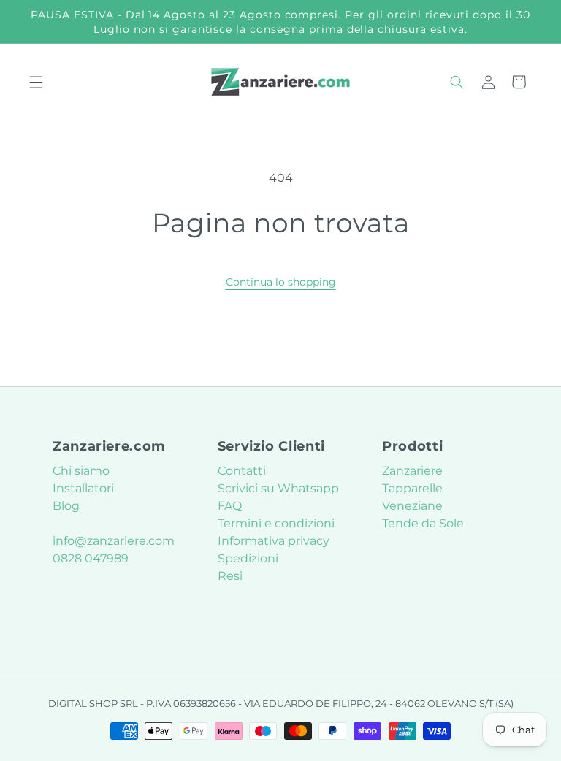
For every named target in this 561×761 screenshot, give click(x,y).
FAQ (230, 506)
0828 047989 (91, 558)
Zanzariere (412, 471)
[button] (36, 81)
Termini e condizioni (276, 523)
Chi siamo (81, 471)
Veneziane (412, 506)
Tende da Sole (423, 523)
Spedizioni (248, 558)
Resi (230, 576)
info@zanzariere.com (114, 541)
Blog (66, 506)
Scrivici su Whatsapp (278, 488)
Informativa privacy (273, 541)
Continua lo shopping (281, 281)
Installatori (83, 488)
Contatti (242, 471)
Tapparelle (412, 488)
